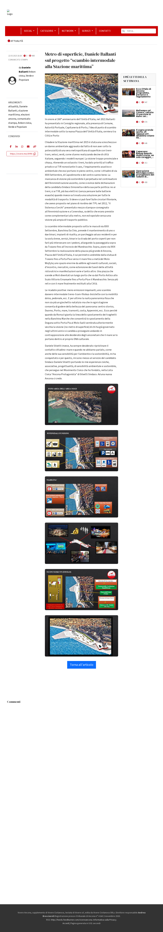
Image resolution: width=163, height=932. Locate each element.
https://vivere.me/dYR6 (21, 153)
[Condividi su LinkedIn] (16, 146)
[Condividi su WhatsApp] (22, 146)
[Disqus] (81, 745)
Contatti (105, 31)
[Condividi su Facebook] (10, 146)
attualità (13, 106)
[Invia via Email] (27, 146)
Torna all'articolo (81, 665)
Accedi (66, 923)
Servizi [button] (86, 31)
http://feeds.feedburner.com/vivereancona (71, 919)
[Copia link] (33, 146)
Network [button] (68, 31)
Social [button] (28, 31)
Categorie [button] (47, 31)
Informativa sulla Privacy (104, 919)
